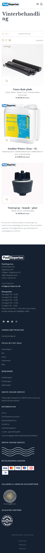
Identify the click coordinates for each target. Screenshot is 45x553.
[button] (6, 80)
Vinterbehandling (33, 92)
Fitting (7, 92)
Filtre (7, 34)
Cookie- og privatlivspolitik (11, 432)
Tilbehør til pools (21, 92)
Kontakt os (6, 424)
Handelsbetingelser (9, 336)
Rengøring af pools (8, 151)
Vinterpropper (22, 95)
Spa (3, 353)
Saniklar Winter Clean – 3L (22, 149)
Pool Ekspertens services (11, 417)
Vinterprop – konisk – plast (22, 208)
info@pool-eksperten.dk (11, 286)
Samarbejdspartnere (9, 420)
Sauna (4, 357)
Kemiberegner (7, 377)
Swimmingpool (6, 349)
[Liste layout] (6, 40)
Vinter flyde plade (22, 89)
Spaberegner (6, 385)
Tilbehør (13, 92)
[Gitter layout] (9, 40)
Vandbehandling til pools (23, 151)
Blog (3, 364)
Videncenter (6, 361)
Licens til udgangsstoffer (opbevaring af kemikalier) (19, 436)
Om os (4, 413)
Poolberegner (7, 381)
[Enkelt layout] (3, 40)
